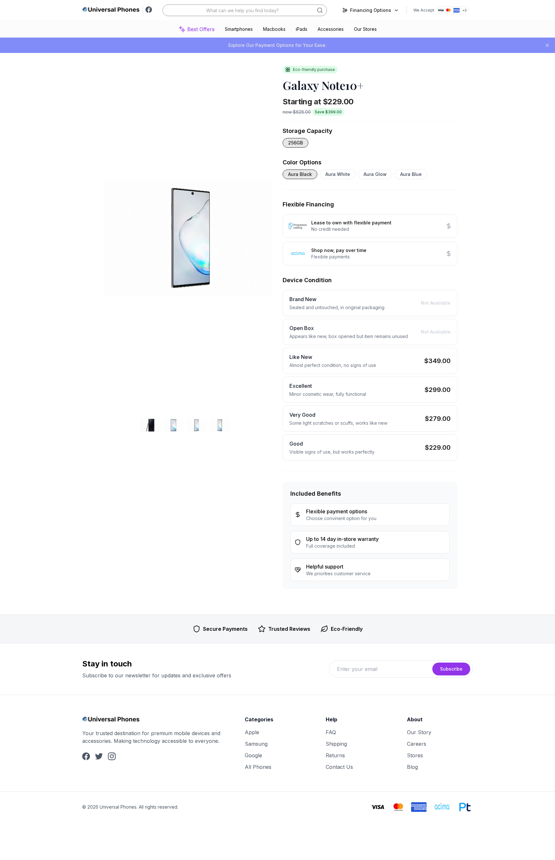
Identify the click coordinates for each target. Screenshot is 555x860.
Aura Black (300, 174)
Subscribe (451, 669)
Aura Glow (375, 174)
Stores (415, 755)
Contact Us (339, 767)
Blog (412, 767)
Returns (335, 755)
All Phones (258, 767)
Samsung (256, 744)
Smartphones (239, 29)
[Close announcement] (547, 45)
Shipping (336, 744)
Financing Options (370, 10)
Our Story (419, 732)
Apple (252, 732)
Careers (416, 744)
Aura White (337, 174)
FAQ (331, 732)
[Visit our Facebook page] (148, 10)
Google (253, 755)
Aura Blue (411, 174)
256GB (295, 142)
